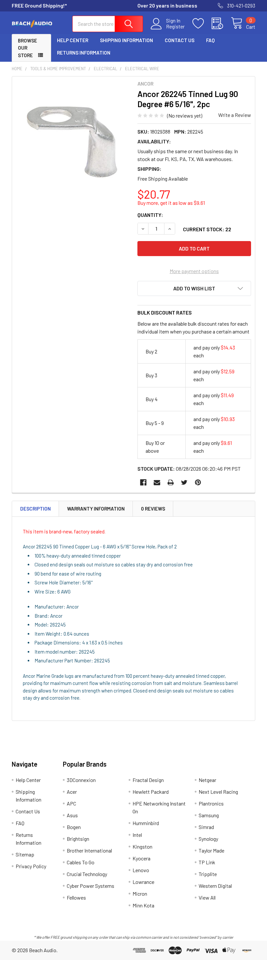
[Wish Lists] (202, 23)
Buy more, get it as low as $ (171, 203)
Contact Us (179, 40)
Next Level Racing (218, 792)
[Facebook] (143, 482)
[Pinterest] (198, 482)
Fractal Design (148, 780)
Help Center (72, 40)
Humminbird (146, 823)
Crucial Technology (87, 874)
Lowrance (143, 882)
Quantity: (150, 215)
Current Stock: (207, 229)
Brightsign (78, 839)
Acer (72, 792)
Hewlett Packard (151, 792)
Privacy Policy (31, 866)
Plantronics (211, 803)
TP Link (207, 862)
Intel (137, 835)
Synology (208, 839)
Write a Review (234, 115)
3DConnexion (81, 780)
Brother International (89, 850)
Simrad (206, 827)
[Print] (170, 482)
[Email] (157, 482)
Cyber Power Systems (90, 886)
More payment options (194, 271)
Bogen (74, 827)
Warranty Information (96, 509)
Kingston (142, 846)
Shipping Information (126, 40)
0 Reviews (153, 509)
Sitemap (25, 854)
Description (35, 509)
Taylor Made (211, 850)
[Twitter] (184, 482)
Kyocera (141, 858)
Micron (140, 893)
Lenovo (141, 870)
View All (207, 897)
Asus (72, 815)
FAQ (210, 40)
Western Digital (215, 886)
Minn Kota (143, 905)
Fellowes (76, 897)
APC (71, 803)
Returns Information (83, 53)
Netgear (207, 780)
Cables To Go (80, 862)
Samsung (209, 815)
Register (175, 26)
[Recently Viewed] (221, 23)
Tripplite (208, 874)
